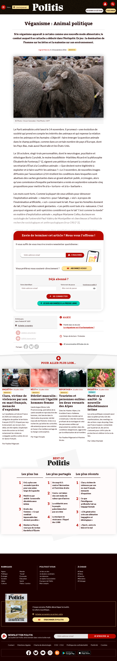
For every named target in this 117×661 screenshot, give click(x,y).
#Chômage (81, 581)
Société (4, 579)
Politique (4, 574)
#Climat (80, 571)
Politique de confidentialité (77, 645)
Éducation (23, 579)
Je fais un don (44, 571)
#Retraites (81, 579)
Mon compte (44, 583)
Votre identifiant (26, 285)
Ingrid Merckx (44, 50)
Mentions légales (24, 645)
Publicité (94, 645)
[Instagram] (50, 653)
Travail (22, 574)
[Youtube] (42, 653)
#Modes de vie (83, 344)
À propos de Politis (46, 581)
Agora (3, 571)
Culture (4, 583)
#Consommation (70, 344)
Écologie (4, 576)
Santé (22, 581)
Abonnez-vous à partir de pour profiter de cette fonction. (32, 333)
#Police (80, 574)
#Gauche (81, 576)
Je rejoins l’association (47, 579)
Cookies (104, 645)
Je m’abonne (44, 576)
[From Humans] (57, 653)
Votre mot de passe (68, 285)
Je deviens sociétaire (47, 574)
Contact (11, 645)
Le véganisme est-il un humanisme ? (78, 327)
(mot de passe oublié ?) (90, 284)
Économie (23, 576)
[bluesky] (35, 653)
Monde (22, 571)
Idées (3, 581)
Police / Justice (25, 583)
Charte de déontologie (42, 645)
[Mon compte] (105, 4)
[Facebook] (28, 653)
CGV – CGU (59, 645)
